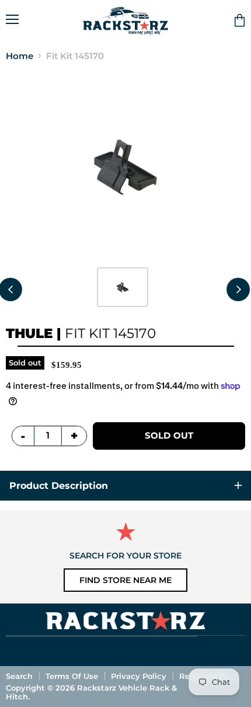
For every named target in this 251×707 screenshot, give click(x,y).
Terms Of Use (72, 676)
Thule (29, 333)
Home (19, 56)
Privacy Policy (138, 676)
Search (19, 676)
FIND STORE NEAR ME (125, 580)
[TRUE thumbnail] (122, 287)
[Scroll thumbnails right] (238, 289)
